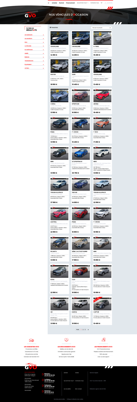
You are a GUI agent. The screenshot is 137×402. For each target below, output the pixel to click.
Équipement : (28, 64)
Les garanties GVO (31, 347)
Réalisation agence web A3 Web (98, 389)
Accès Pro (109, 3)
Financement (70, 3)
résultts (31, 29)
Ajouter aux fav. (67, 33)
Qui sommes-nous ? (82, 3)
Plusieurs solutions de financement (103, 351)
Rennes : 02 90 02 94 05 (49, 375)
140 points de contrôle (31, 354)
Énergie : (27, 57)
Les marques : (29, 35)
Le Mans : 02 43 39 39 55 (49, 381)
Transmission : (29, 61)
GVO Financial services (103, 349)
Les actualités (67, 389)
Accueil (49, 3)
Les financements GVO (103, 347)
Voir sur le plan (28, 378)
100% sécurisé (103, 354)
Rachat (61, 3)
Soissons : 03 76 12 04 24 (49, 386)
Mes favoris (101, 3)
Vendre (77, 372)
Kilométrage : (29, 49)
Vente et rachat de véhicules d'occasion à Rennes (31, 366)
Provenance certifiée (31, 349)
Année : (27, 53)
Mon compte (78, 389)
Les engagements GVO (66, 347)
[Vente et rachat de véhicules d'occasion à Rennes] (30, 14)
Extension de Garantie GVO (31, 357)
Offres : (27, 68)
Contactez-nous (94, 3)
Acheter (54, 3)
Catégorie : (28, 46)
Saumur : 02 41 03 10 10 (49, 392)
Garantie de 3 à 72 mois (31, 351)
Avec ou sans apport (103, 357)
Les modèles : (29, 38)
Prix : (26, 42)
